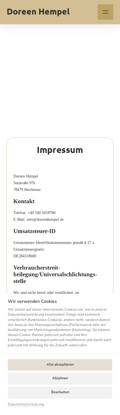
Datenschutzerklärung (26, 404)
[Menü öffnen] (105, 12)
